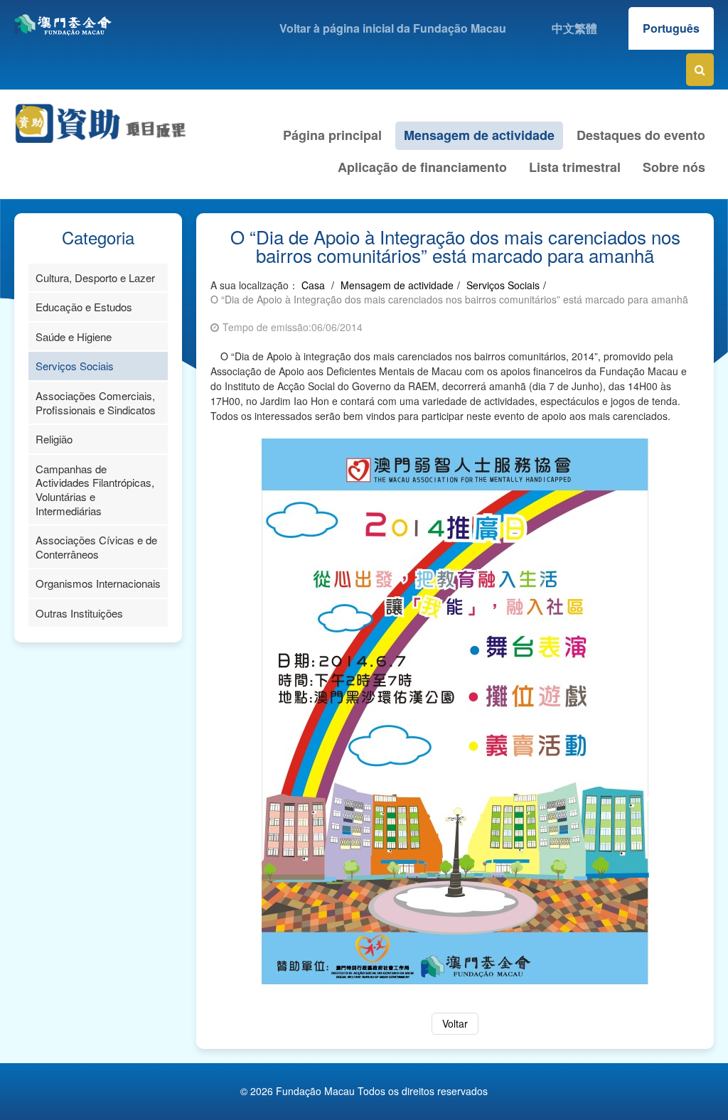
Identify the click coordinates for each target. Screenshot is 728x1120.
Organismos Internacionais (98, 583)
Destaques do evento (641, 135)
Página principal (332, 135)
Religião (54, 438)
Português (671, 28)
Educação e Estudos (84, 306)
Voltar (455, 1023)
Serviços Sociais (75, 365)
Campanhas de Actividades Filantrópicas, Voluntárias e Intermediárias (95, 489)
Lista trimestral (575, 167)
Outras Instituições (79, 612)
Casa (313, 285)
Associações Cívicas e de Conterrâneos (96, 546)
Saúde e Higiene (74, 336)
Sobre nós (674, 167)
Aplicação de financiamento (422, 167)
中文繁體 (574, 28)
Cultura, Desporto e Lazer (95, 277)
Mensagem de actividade (479, 135)
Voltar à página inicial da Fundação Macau (392, 28)
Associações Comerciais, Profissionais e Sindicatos (96, 402)
